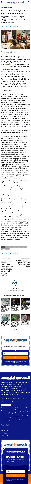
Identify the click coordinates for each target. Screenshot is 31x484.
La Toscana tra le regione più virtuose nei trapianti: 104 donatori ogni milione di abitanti (5, 323)
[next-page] (16, 329)
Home (2, 6)
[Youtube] (12, 402)
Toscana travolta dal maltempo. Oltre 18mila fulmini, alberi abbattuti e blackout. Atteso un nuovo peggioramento (15, 324)
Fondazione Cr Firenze (13, 247)
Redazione (4, 22)
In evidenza (9, 7)
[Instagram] (6, 402)
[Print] (21, 26)
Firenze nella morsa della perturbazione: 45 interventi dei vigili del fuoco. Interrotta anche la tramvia (25, 307)
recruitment (6, 249)
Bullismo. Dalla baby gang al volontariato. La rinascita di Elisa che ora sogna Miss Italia (25, 323)
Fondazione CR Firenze (10, 71)
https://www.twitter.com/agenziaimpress (15, 290)
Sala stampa (5, 435)
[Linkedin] (10, 26)
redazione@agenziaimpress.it (15, 398)
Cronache (3, 7)
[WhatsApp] (14, 26)
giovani (24, 247)
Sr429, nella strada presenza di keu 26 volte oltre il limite (23, 263)
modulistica (26, 126)
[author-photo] (15, 283)
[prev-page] (14, 329)
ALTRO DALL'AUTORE (21, 295)
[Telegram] (17, 26)
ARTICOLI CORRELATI (9, 295)
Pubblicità (4, 433)
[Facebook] (2, 26)
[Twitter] (6, 26)
